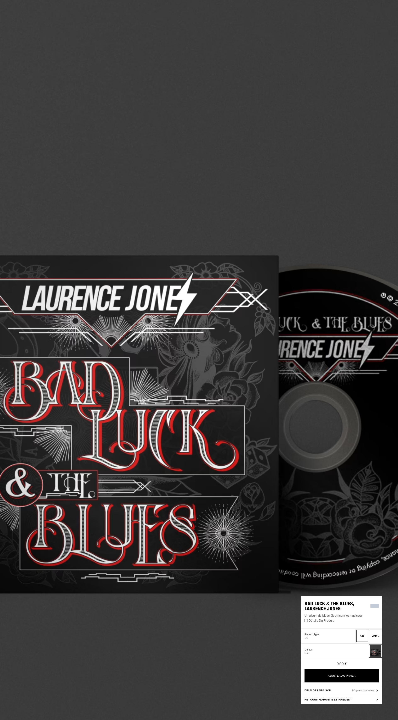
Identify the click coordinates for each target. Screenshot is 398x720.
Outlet (377, 8)
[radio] (362, 636)
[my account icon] (374, 19)
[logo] (16, 16)
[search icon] (367, 19)
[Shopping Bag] (380, 19)
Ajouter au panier (342, 675)
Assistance (354, 19)
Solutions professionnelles (304, 8)
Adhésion (331, 8)
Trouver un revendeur (355, 8)
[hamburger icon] (387, 19)
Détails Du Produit (321, 620)
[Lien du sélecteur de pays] (387, 9)
